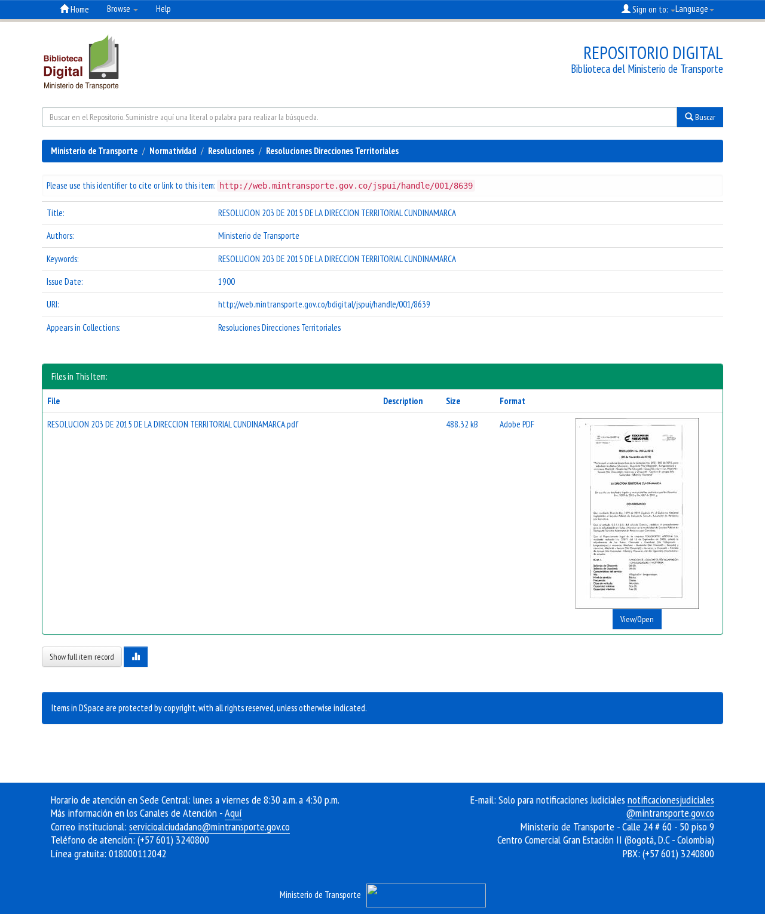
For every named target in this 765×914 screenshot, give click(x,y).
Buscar (704, 117)
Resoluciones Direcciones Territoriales (332, 150)
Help (163, 8)
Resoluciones (231, 150)
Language (691, 8)
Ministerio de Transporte (94, 150)
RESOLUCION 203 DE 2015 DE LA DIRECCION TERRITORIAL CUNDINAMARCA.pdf (173, 424)
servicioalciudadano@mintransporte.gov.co (209, 826)
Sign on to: (650, 9)
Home (79, 9)
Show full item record (82, 656)
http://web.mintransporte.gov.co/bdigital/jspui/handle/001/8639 (324, 304)
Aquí (233, 813)
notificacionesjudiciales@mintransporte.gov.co (670, 806)
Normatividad (172, 150)
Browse (119, 8)
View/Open (637, 619)
